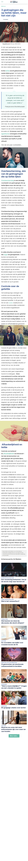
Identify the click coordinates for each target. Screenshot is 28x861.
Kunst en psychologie (7, 599)
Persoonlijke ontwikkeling (9, 662)
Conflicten (4, 619)
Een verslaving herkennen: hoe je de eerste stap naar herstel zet (13, 580)
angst (6, 254)
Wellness (3, 6)
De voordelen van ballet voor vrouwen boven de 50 (12, 644)
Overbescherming (7, 180)
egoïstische (5, 134)
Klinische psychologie (7, 577)
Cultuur (3, 641)
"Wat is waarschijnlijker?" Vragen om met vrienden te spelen (14, 687)
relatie (11, 303)
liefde (8, 71)
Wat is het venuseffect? (10, 601)
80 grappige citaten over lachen (13, 708)
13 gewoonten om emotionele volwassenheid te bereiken (12, 665)
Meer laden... (14, 736)
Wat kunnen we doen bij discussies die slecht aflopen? (12, 622)
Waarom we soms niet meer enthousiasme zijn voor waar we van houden (13, 729)
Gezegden (4, 684)
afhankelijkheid (8, 453)
